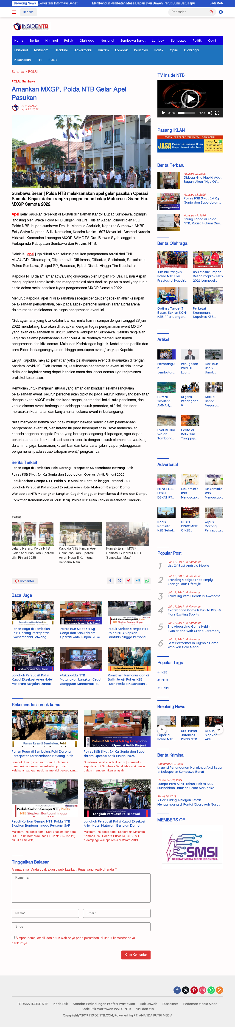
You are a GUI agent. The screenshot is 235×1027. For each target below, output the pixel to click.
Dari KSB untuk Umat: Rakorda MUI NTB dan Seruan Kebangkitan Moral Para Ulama (214, 368)
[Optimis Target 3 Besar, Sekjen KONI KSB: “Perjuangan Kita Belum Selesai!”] (172, 295)
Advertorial (83, 50)
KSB (165, 672)
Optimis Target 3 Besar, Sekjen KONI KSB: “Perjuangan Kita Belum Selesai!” (172, 312)
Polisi (165, 688)
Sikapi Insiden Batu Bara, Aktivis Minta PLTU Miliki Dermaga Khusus (213, 735)
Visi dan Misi (145, 1009)
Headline (61, 50)
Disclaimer (170, 1004)
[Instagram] (202, 990)
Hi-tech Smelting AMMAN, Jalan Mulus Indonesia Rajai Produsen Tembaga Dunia (166, 401)
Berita (34, 40)
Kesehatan (22, 60)
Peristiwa (141, 50)
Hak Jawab (148, 1004)
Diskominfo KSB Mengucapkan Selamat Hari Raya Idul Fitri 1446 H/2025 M (190, 493)
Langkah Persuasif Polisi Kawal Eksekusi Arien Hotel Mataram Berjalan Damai (71, 487)
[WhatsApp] (211, 990)
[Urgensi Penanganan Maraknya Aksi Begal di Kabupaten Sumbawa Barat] (190, 387)
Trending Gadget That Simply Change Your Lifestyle (190, 582)
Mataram (41, 50)
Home (18, 40)
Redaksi (28, 12)
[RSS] (219, 990)
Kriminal (51, 40)
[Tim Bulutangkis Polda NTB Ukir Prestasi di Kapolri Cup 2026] (172, 259)
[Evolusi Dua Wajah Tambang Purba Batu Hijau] (166, 420)
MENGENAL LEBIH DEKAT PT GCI (165, 493)
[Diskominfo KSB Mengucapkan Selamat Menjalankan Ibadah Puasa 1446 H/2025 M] (214, 479)
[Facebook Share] (110, 581)
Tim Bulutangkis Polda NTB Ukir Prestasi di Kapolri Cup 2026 (171, 276)
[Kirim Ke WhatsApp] (147, 581)
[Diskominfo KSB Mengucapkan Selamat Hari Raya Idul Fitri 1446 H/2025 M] (190, 479)
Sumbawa (178, 40)
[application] (190, 98)
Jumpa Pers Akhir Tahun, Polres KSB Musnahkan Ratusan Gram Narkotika (185, 786)
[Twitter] (185, 990)
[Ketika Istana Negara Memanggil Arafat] (214, 387)
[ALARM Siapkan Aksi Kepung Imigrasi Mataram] (190, 721)
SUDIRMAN (28, 106)
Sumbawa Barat (132, 40)
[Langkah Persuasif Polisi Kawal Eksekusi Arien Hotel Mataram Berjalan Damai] (33, 659)
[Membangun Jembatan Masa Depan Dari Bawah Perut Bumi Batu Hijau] (166, 354)
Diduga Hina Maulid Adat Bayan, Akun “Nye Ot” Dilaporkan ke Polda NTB (203, 179)
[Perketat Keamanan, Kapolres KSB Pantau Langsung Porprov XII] (208, 295)
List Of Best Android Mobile (188, 566)
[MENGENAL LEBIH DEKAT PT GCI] (166, 479)
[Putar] (163, 113)
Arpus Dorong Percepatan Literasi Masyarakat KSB (214, 526)
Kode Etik (60, 1004)
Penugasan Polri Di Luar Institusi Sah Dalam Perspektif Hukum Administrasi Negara (190, 368)
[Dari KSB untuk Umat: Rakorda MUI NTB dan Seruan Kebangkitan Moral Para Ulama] (214, 354)
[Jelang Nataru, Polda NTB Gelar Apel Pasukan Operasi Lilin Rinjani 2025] (33, 534)
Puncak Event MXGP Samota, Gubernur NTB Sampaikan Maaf (123, 553)
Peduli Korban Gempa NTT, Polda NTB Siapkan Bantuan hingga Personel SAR (71, 481)
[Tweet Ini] (119, 581)
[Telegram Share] (137, 581)
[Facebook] (177, 990)
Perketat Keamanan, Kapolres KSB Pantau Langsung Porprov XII (206, 312)
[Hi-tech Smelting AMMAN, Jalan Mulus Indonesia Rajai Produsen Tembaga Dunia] (166, 387)
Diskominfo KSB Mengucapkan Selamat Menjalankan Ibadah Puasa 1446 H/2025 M (214, 493)
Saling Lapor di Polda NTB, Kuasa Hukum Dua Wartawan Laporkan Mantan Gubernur (202, 221)
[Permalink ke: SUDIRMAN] (15, 108)
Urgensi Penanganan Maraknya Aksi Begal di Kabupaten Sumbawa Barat (190, 401)
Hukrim (103, 50)
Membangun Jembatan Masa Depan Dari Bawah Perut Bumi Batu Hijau (112, 3)
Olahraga (87, 40)
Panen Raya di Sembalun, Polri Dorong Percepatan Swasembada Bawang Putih (72, 468)
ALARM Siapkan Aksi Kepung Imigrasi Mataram (188, 735)
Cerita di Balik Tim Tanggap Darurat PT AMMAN (189, 434)
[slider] (186, 113)
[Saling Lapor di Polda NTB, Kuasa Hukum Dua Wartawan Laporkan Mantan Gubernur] (168, 222)
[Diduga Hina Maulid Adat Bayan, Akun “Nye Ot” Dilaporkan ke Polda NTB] (168, 180)
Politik (68, 40)
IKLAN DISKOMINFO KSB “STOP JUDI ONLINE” (190, 526)
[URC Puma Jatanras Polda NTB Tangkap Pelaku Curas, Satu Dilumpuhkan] (166, 721)
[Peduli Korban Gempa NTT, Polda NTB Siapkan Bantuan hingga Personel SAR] (129, 612)
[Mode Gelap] (220, 12)
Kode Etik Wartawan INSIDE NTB (106, 1009)
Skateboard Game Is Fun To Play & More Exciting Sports (194, 612)
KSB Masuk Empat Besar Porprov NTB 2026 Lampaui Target (208, 276)
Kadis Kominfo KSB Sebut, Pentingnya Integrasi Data (165, 526)
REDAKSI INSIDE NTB (33, 1004)
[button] (211, 12)
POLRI (53, 60)
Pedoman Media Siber (200, 1004)
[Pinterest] (194, 990)
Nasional (107, 40)
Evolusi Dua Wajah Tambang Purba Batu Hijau (166, 434)
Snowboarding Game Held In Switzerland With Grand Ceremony (194, 628)
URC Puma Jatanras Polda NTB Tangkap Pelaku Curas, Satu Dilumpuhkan (166, 735)
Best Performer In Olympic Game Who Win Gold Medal (193, 645)
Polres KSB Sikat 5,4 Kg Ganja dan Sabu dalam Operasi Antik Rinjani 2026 (68, 474)
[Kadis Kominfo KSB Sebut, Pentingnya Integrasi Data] (166, 512)
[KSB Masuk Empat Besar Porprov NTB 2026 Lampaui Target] (208, 259)
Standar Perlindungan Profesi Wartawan (104, 1004)
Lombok (158, 40)
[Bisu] (210, 113)
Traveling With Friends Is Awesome (194, 596)
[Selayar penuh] (217, 113)
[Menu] (15, 12)
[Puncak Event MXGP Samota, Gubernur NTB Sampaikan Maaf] (127, 534)
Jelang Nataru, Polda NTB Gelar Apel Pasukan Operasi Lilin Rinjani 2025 (33, 553)
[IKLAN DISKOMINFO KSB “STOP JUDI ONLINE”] (190, 512)
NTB (165, 680)
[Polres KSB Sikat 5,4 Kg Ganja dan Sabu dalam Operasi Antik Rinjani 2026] (81, 612)
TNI (39, 60)
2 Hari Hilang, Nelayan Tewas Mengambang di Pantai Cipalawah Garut (188, 802)
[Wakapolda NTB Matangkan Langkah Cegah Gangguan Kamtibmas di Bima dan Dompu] (81, 659)
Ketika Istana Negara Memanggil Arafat (213, 401)
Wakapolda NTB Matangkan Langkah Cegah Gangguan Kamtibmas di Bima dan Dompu (79, 494)
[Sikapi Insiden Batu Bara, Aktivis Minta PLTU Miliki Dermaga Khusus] (214, 721)
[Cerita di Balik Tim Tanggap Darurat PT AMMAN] (190, 420)
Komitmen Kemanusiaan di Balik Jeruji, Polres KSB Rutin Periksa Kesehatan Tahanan (76, 500)
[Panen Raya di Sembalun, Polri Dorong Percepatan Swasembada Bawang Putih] (33, 612)
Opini (212, 40)
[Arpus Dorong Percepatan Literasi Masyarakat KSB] (214, 512)
